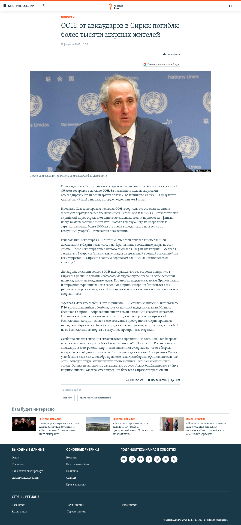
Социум (71, 477)
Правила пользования (25, 477)
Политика (72, 471)
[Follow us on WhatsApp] (157, 459)
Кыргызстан (19, 511)
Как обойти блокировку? (27, 471)
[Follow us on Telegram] (149, 459)
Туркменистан (76, 511)
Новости (68, 17)
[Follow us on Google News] (165, 459)
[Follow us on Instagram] (132, 459)
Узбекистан (129, 505)
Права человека (195, 419)
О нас (15, 457)
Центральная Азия (50, 419)
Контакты (18, 464)
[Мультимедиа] (230, 6)
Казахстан (18, 505)
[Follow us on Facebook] (140, 459)
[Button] (171, 54)
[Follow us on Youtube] (123, 459)
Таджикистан (75, 505)
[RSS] (174, 459)
